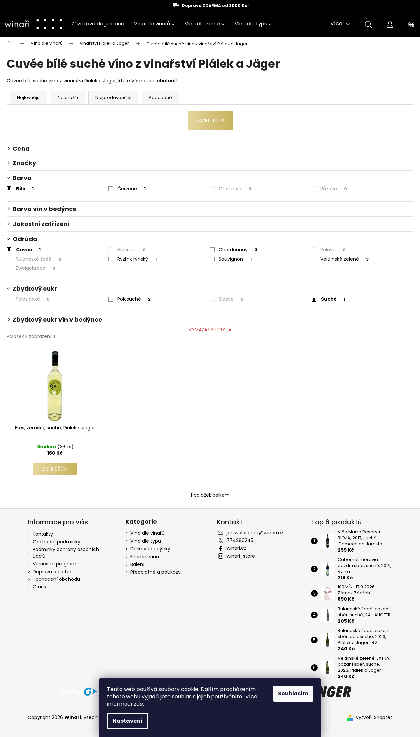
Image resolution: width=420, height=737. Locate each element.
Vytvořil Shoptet (374, 717)
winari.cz (236, 548)
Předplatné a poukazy (155, 572)
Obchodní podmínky (56, 541)
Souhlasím (293, 693)
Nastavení (127, 721)
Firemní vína (144, 557)
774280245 (240, 540)
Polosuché (134, 299)
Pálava (333, 249)
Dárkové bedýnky (150, 549)
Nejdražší (68, 97)
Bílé (25, 188)
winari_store (241, 556)
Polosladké (33, 299)
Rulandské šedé (38, 259)
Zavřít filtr (210, 120)
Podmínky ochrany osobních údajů (66, 552)
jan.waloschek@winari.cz (255, 532)
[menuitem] (97, 23)
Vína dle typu (145, 541)
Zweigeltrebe (35, 268)
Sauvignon (235, 259)
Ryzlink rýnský (137, 259)
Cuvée (28, 249)
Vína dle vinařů (147, 533)
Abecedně (160, 97)
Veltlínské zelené (344, 259)
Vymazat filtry (207, 329)
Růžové (333, 188)
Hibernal (131, 249)
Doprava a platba (53, 571)
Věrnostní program (54, 563)
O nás (39, 586)
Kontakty (43, 534)
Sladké (231, 299)
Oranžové (235, 188)
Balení (137, 564)
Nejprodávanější (113, 97)
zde (138, 704)
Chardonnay (238, 249)
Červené (131, 188)
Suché (333, 299)
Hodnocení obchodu (56, 579)
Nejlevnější (29, 97)
